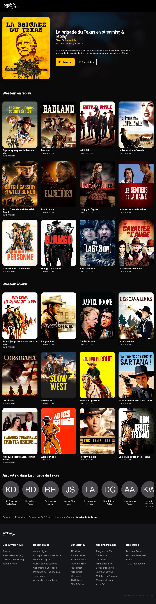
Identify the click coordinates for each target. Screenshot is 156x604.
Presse (6, 551)
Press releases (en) (12, 555)
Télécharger (39, 576)
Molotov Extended (136, 555)
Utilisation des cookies (45, 563)
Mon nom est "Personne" (16, 268)
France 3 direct (79, 559)
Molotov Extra (133, 551)
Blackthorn (47, 209)
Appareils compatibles (45, 580)
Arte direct (76, 571)
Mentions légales (42, 559)
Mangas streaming (105, 580)
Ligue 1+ (130, 559)
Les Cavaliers (126, 341)
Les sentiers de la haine (132, 209)
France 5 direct (79, 563)
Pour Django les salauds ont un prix (19, 343)
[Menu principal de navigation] (150, 6)
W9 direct (76, 576)
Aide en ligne (40, 551)
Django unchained (51, 268)
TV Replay (101, 555)
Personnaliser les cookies (46, 571)
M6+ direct (76, 567)
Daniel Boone (87, 341)
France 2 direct (78, 555)
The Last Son (87, 268)
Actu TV (100, 584)
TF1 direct (76, 551)
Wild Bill (84, 150)
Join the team (9, 563)
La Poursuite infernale (131, 150)
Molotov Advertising (13, 559)
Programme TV (104, 551)
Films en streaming (65, 43)
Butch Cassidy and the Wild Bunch (18, 211)
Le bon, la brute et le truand (134, 456)
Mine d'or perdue (90, 400)
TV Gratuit (101, 559)
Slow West (47, 400)
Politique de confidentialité (47, 555)
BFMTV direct (78, 584)
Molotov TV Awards (106, 576)
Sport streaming (104, 571)
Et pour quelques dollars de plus (18, 151)
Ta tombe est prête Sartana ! (135, 400)
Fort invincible (88, 456)
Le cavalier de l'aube (130, 268)
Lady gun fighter (89, 209)
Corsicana (8, 400)
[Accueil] (11, 6)
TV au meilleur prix (135, 563)
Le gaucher (47, 341)
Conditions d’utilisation (45, 567)
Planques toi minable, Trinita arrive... (18, 458)
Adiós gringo (48, 456)
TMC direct (77, 580)
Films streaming (104, 563)
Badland (45, 150)
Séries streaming (105, 567)
